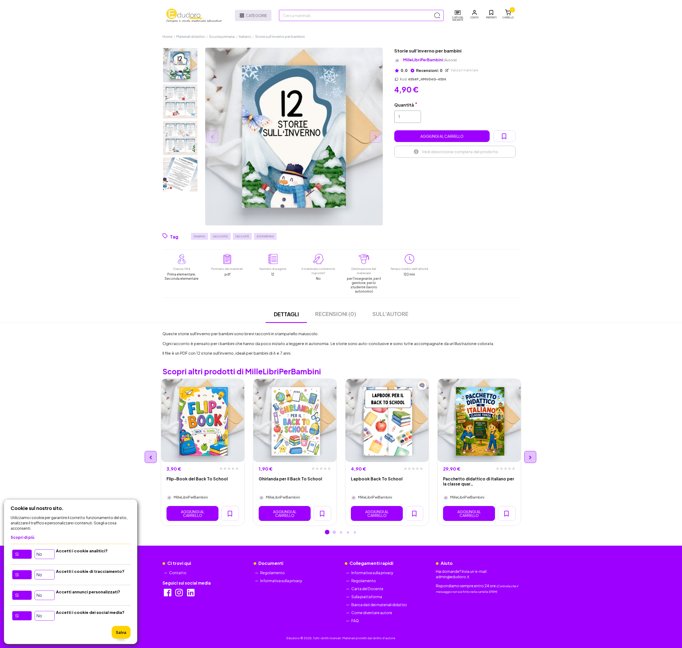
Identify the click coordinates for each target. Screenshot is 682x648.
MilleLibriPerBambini (430, 60)
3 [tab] (341, 532)
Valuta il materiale (464, 70)
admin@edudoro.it (452, 576)
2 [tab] (334, 532)
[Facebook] (168, 594)
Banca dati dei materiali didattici (379, 604)
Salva (121, 632)
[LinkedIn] (191, 594)
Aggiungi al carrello (442, 136)
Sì (17, 554)
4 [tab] (348, 532)
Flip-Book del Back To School (197, 478)
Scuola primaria (222, 36)
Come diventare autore (371, 612)
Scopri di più (22, 537)
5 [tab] (355, 532)
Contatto (177, 572)
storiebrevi (265, 236)
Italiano (245, 36)
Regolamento (272, 572)
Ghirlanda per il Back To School (290, 478)
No (39, 554)
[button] (474, 14)
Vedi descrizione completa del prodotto (460, 151)
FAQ (355, 620)
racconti (242, 236)
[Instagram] (179, 594)
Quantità (404, 105)
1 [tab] (327, 532)
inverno (199, 236)
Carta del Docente (367, 588)
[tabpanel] (203, 452)
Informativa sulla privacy (281, 580)
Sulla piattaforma (366, 596)
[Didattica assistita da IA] (422, 386)
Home (167, 36)
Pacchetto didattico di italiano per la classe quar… (478, 481)
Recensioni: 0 (429, 70)
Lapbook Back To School (377, 478)
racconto (220, 236)
